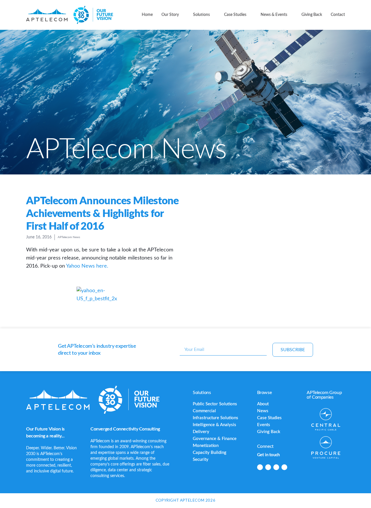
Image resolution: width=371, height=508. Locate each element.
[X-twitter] (276, 467)
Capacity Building (209, 452)
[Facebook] (268, 467)
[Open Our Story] (182, 15)
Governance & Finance (215, 439)
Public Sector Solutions (215, 404)
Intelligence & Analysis (214, 425)
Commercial (204, 411)
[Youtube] (284, 467)
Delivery (201, 432)
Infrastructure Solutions (215, 418)
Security (200, 459)
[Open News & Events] (291, 15)
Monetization (206, 445)
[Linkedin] (260, 467)
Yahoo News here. (87, 266)
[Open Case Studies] (250, 15)
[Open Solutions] (213, 15)
